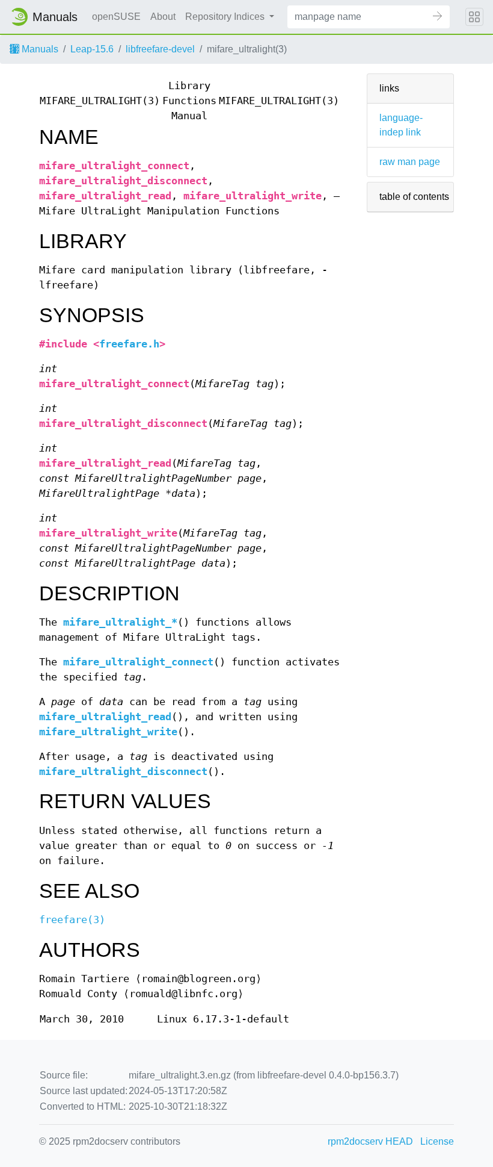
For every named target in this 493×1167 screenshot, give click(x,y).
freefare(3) (72, 920)
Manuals (38, 49)
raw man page (409, 162)
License (437, 1141)
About (163, 16)
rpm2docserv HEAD (370, 1141)
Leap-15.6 (92, 49)
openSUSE (116, 16)
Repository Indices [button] (226, 16)
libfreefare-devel (160, 49)
